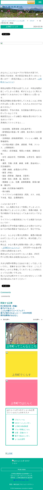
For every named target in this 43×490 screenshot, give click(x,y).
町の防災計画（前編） (9, 306)
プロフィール (20, 420)
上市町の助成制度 (21, 426)
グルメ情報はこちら (22, 429)
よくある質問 (20, 439)
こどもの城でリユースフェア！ (13, 311)
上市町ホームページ (10, 248)
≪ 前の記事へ (5, 319)
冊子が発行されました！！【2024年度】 (17, 313)
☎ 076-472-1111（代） (22, 480)
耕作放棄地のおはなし (9, 315)
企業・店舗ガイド (21, 433)
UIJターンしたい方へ (23, 423)
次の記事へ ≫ (37, 319)
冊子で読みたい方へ (22, 436)
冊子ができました (8, 308)
